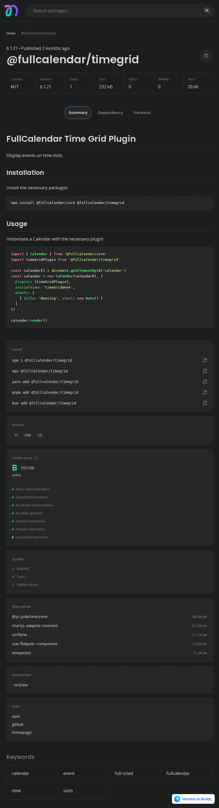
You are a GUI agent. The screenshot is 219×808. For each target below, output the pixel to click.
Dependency (110, 112)
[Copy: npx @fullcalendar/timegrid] (205, 371)
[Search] (206, 11)
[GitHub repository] (206, 55)
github (20, 724)
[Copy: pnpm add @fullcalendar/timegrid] (205, 392)
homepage (24, 732)
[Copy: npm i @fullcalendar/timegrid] (205, 360)
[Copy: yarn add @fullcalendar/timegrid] (205, 381)
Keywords (20, 757)
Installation (25, 172)
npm (18, 716)
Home (10, 33)
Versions (142, 112)
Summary (78, 112)
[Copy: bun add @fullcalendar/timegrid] (205, 403)
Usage (16, 223)
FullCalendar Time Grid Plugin (71, 139)
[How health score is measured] (36, 458)
